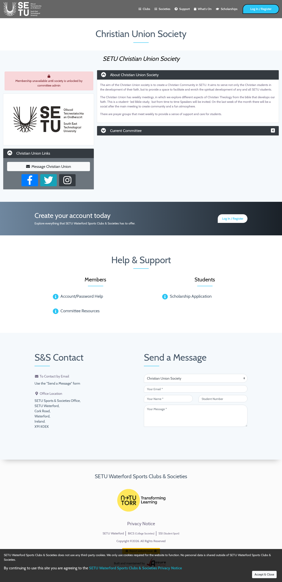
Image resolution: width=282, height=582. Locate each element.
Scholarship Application (191, 296)
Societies (164, 9)
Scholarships (229, 9)
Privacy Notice (141, 523)
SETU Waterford (113, 533)
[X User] (48, 180)
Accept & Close (264, 574)
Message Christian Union (51, 166)
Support (184, 9)
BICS (141, 533)
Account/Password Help (81, 296)
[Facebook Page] (29, 180)
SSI (168, 533)
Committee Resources (80, 310)
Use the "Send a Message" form (57, 383)
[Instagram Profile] (67, 180)
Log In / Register (260, 9)
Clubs (146, 9)
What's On (205, 9)
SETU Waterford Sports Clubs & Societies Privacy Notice (135, 568)
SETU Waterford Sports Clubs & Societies (141, 476)
